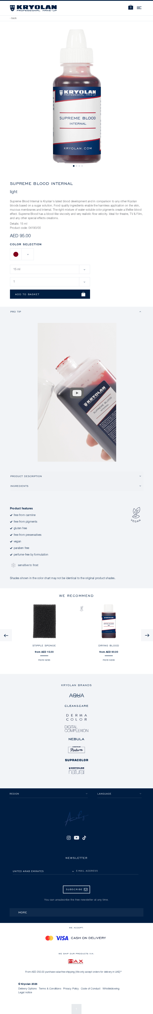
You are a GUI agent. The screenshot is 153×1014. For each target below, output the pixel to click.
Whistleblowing (111, 988)
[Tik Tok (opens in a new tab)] (84, 837)
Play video (77, 393)
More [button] (22, 912)
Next (147, 635)
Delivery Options (27, 988)
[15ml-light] (16, 254)
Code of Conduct (90, 988)
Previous (6, 635)
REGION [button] (14, 793)
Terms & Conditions (50, 988)
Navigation (139, 7)
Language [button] (104, 793)
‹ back (13, 18)
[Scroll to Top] (76, 1009)
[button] (130, 8)
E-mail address (87, 870)
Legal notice (25, 992)
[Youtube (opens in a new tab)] (76, 837)
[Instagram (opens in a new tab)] (68, 837)
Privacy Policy (71, 988)
